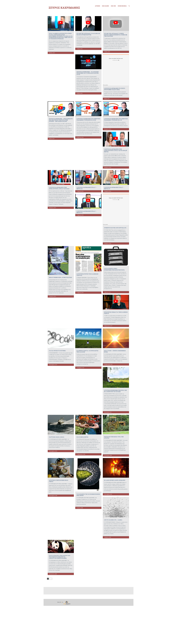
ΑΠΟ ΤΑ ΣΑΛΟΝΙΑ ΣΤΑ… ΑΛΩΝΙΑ (113, 520)
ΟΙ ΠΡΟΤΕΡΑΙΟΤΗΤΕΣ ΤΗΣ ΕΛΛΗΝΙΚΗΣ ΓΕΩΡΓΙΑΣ (87, 274)
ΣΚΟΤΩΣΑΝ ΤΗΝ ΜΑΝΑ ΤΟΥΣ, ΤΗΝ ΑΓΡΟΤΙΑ (114, 437)
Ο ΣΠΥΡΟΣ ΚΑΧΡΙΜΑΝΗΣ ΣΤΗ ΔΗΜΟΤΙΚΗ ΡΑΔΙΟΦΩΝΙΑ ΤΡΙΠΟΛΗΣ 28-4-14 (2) (88, 119)
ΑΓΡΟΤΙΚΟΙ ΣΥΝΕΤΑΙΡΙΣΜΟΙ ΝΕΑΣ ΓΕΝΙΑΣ (58, 481)
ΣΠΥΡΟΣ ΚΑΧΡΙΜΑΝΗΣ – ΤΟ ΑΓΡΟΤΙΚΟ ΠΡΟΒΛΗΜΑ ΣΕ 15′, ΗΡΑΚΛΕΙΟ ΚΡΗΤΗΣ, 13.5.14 (88, 73)
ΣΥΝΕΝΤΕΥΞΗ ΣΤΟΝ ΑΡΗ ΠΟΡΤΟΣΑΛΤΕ (115, 227)
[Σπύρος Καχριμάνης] (64, 7)
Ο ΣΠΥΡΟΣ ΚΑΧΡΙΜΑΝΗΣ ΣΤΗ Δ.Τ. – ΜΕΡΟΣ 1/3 (87, 212)
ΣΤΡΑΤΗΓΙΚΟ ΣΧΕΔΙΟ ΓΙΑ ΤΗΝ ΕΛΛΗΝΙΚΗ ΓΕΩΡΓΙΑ (116, 312)
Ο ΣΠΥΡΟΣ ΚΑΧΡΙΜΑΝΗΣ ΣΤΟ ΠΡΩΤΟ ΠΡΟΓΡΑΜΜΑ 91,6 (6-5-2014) (114, 89)
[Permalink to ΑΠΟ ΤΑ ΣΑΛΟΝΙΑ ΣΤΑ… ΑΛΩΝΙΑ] (116, 507)
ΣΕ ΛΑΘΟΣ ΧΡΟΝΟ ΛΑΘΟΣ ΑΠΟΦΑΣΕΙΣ (114, 480)
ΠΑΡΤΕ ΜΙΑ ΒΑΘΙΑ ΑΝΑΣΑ (56, 437)
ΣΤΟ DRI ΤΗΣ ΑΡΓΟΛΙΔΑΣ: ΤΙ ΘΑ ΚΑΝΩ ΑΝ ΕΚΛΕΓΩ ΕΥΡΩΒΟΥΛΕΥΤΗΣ (88, 34)
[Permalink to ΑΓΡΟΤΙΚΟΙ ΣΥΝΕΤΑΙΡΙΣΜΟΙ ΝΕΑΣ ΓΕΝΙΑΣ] (61, 468)
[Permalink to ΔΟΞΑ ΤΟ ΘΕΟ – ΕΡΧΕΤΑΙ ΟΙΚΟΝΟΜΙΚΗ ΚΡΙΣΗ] (116, 338)
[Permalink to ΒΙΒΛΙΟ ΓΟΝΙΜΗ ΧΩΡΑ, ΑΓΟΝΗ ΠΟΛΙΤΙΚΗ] (61, 260)
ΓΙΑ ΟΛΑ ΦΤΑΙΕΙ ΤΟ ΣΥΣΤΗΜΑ (57, 350)
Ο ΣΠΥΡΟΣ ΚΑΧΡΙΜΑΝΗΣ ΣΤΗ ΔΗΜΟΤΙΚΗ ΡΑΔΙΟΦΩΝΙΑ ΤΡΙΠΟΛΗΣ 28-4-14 (116, 119)
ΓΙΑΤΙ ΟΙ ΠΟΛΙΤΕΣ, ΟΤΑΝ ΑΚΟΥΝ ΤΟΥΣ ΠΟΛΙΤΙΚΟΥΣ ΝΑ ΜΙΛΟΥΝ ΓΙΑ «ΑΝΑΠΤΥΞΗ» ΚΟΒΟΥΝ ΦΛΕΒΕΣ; (59, 557)
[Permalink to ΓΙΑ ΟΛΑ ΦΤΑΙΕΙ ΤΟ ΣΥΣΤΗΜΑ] (61, 338)
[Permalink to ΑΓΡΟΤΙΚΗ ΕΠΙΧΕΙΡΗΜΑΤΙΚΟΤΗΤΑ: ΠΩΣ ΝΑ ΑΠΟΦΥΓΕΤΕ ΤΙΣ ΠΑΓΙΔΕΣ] (116, 377)
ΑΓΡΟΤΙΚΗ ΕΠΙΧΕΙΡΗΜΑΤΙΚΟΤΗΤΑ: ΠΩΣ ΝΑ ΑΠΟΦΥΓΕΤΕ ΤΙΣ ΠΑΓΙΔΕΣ (115, 391)
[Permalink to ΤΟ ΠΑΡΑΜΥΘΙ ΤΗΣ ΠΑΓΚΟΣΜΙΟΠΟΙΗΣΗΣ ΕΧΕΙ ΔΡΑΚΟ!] (88, 475)
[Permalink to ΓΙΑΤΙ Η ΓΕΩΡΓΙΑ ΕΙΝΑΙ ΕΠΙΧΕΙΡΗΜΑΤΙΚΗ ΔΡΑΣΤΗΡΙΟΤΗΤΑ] (116, 256)
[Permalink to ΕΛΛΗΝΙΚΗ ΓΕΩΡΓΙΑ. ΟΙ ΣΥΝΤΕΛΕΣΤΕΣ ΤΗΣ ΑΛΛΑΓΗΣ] (88, 338)
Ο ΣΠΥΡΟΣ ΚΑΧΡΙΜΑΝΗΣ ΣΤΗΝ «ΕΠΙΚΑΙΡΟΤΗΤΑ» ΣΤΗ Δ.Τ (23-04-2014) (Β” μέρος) (115, 150)
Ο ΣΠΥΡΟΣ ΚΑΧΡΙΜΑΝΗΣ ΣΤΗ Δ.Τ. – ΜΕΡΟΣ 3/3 (87, 188)
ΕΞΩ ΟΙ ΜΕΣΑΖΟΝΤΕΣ (82, 437)
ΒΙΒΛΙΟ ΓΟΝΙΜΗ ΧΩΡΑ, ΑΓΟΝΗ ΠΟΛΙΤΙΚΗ (60, 277)
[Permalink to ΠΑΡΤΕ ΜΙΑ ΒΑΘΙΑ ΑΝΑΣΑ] (61, 424)
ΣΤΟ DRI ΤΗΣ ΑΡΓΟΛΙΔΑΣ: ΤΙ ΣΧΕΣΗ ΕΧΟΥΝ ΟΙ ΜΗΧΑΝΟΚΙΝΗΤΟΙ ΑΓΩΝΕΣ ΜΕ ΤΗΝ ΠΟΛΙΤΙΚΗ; (115, 35)
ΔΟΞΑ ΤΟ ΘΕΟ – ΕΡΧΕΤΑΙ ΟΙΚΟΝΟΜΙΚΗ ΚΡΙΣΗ (115, 351)
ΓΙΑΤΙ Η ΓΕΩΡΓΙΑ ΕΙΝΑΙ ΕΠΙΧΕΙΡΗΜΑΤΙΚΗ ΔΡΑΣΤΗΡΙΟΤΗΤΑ (114, 269)
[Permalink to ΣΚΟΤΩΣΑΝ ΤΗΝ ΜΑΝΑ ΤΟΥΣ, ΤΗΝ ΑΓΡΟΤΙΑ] (116, 424)
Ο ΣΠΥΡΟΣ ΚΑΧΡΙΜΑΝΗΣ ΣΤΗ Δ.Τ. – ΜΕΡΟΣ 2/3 (114, 188)
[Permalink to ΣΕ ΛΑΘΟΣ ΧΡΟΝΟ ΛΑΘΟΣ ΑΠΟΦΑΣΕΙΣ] (116, 468)
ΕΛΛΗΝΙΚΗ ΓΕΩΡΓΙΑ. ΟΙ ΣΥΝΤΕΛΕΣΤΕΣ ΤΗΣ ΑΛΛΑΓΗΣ (87, 351)
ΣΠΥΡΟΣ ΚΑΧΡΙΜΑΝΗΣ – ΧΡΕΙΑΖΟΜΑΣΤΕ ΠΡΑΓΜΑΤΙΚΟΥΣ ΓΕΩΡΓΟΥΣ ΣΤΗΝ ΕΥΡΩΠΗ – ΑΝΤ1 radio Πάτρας (61, 120)
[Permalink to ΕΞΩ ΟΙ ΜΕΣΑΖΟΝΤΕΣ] (88, 424)
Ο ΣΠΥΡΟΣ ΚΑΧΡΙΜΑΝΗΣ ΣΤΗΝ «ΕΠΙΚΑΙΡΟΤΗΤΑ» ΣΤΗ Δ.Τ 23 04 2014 (59, 188)
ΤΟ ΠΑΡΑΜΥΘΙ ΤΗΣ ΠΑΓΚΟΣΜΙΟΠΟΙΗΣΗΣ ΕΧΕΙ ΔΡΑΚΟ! (88, 494)
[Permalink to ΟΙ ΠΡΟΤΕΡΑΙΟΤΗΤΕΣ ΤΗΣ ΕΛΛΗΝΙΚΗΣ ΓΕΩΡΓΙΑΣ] (88, 258)
